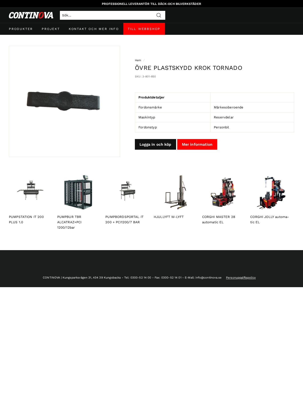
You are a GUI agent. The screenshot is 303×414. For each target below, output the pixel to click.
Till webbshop (144, 29)
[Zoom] (64, 101)
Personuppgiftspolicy (241, 277)
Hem (138, 60)
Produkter (21, 29)
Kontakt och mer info (94, 29)
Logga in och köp (155, 144)
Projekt (51, 29)
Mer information (197, 144)
